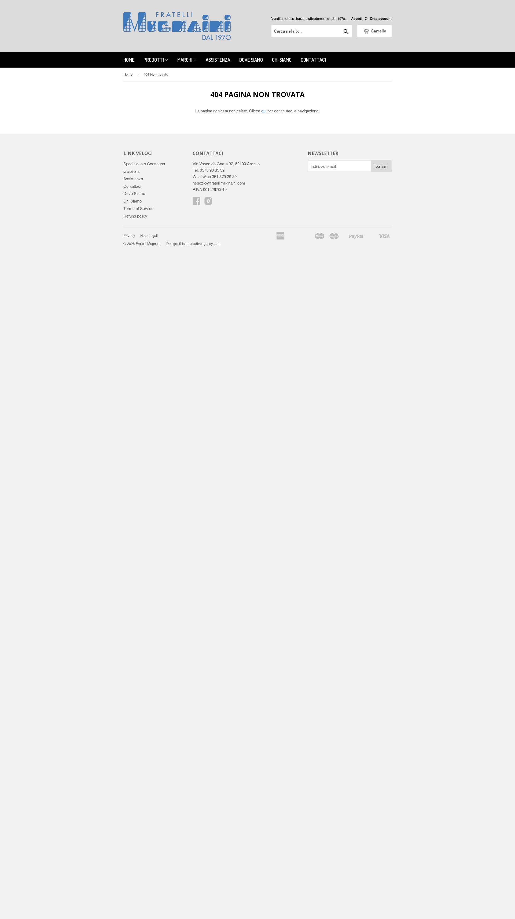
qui (263, 110)
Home (128, 60)
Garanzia (131, 171)
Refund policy (135, 216)
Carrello (378, 31)
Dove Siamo (251, 60)
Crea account (381, 18)
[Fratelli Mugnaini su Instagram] (208, 202)
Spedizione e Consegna (144, 163)
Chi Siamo (282, 60)
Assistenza (218, 60)
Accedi (356, 18)
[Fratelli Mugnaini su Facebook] (197, 202)
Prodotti (154, 60)
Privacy (129, 235)
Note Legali (149, 235)
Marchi (185, 60)
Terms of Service (138, 208)
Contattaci (313, 60)
